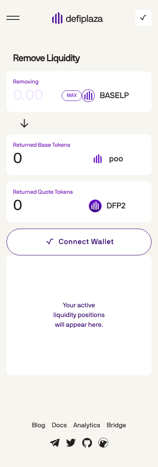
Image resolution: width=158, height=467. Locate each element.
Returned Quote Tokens (43, 192)
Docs (59, 425)
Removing (25, 82)
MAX (72, 95)
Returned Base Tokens (41, 145)
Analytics (86, 425)
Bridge (116, 425)
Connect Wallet (86, 242)
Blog (38, 425)
